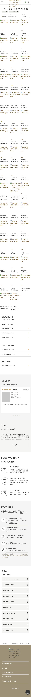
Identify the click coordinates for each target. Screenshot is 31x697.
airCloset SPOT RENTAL (24, 643)
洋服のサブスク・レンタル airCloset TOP (10, 643)
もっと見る (15, 445)
